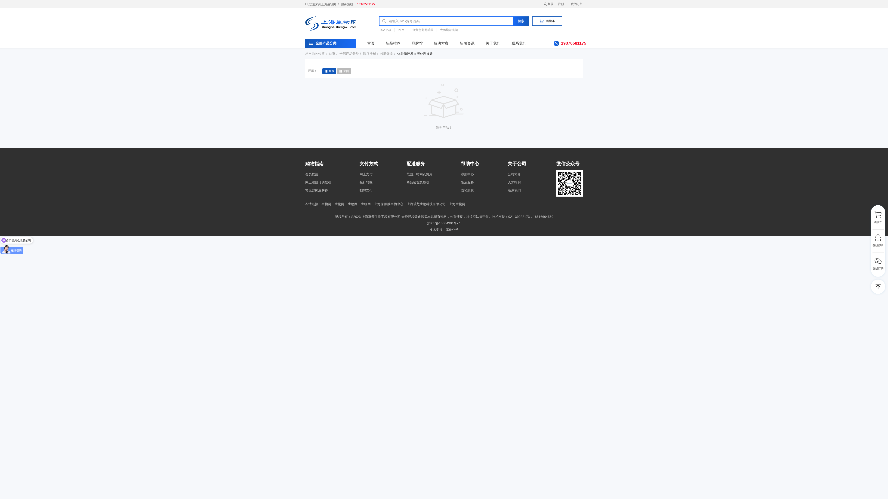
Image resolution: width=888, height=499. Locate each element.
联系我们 (519, 43)
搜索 (521, 21)
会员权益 (311, 174)
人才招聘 (514, 182)
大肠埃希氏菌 (449, 30)
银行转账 (366, 182)
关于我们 (493, 43)
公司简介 (514, 174)
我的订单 (577, 4)
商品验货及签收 (418, 182)
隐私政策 (467, 190)
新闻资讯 (467, 43)
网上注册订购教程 (318, 182)
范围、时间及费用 (419, 174)
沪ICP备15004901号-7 (443, 223)
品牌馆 (417, 43)
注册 (561, 4)
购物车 (550, 21)
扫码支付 (366, 190)
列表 (331, 71)
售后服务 (467, 182)
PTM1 (402, 30)
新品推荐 (393, 43)
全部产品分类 (326, 43)
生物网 (326, 204)
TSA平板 (385, 30)
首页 (371, 43)
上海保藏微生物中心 (388, 204)
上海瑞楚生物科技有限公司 (426, 204)
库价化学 (452, 229)
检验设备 (386, 53)
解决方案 (441, 43)
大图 (346, 71)
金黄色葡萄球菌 (422, 30)
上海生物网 (457, 204)
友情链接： (313, 204)
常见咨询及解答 (316, 190)
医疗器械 (369, 53)
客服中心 (467, 174)
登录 (551, 4)
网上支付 (366, 174)
